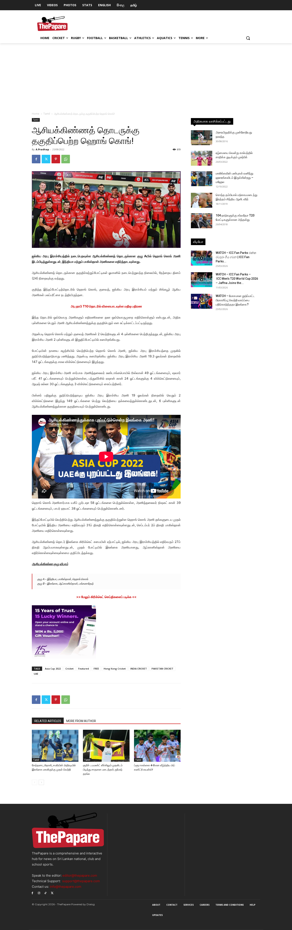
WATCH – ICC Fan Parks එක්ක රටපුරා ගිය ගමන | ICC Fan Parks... (236, 257)
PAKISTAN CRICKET (162, 668)
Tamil (46, 114)
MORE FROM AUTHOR (81, 721)
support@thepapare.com (81, 881)
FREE (96, 668)
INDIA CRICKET (138, 668)
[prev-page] (34, 782)
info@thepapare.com (65, 887)
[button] (248, 38)
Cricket (69, 668)
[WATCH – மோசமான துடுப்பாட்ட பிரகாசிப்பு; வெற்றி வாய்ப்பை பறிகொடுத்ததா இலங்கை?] (201, 301)
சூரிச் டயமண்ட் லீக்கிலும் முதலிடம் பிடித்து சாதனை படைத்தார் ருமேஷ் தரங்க (102, 769)
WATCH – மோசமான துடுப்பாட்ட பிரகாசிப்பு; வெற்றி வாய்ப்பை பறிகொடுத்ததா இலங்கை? (235, 300)
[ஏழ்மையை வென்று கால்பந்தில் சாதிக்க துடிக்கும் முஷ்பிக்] (201, 158)
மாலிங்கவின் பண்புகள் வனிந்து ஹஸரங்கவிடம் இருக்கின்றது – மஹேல (234, 178)
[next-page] (41, 782)
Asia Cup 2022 (53, 668)
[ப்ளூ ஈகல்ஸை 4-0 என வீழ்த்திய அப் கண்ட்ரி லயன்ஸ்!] (157, 746)
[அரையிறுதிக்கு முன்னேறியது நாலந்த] (201, 137)
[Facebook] (36, 159)
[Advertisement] (146, 75)
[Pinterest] (56, 159)
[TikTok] (45, 893)
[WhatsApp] (65, 159)
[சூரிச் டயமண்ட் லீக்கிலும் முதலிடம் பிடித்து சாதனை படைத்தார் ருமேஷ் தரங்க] (106, 746)
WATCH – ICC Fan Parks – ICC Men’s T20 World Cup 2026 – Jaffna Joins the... (237, 279)
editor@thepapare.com (79, 875)
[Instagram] (39, 893)
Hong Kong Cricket (115, 668)
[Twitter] (46, 159)
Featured (83, 668)
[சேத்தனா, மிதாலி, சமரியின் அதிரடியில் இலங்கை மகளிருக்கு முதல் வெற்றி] (55, 746)
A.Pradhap (42, 149)
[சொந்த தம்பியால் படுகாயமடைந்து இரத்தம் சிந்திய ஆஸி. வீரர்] (201, 200)
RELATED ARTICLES (47, 721)
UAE (36, 673)
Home (35, 114)
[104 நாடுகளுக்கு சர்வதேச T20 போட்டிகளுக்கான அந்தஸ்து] (201, 220)
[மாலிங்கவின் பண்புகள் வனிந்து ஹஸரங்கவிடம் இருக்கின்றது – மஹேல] (201, 178)
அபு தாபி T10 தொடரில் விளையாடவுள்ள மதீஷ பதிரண (106, 306)
